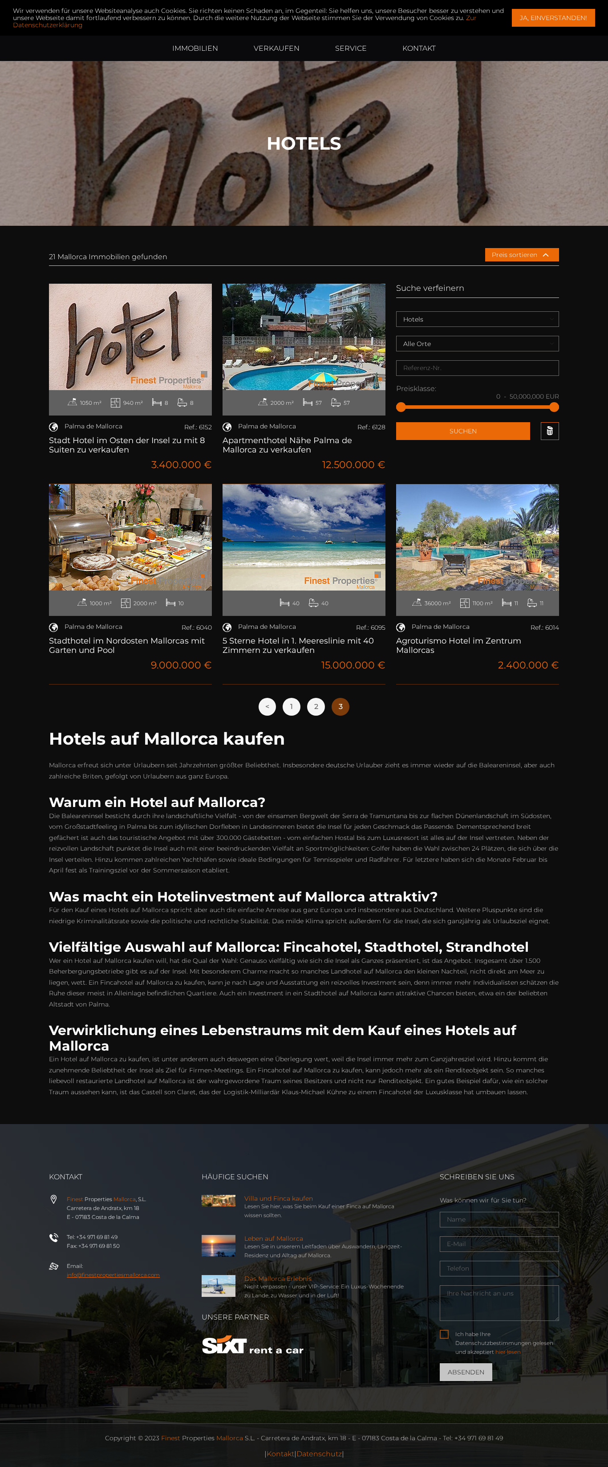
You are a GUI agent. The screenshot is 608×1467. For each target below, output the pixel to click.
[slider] (401, 407)
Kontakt (280, 1454)
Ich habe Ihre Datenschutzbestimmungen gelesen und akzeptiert (504, 1343)
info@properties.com (113, 1274)
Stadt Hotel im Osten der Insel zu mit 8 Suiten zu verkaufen (127, 445)
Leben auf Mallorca (273, 1238)
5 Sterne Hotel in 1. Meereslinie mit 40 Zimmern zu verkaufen (298, 645)
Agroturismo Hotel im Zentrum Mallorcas (458, 645)
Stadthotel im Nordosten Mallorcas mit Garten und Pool (127, 645)
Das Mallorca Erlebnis (278, 1278)
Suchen (463, 431)
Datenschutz (319, 1454)
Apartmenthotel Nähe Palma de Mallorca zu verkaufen (287, 445)
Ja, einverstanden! (553, 18)
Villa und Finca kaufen (278, 1198)
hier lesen (508, 1352)
